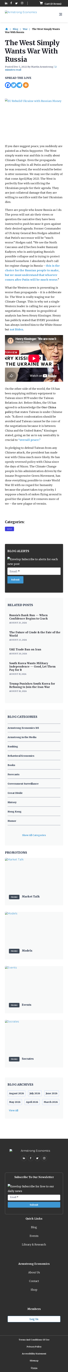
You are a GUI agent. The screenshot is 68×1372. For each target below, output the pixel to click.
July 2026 (35, 1093)
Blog (15, 29)
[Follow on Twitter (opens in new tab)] (16, 3)
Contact (34, 1281)
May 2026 (14, 1102)
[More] (25, 85)
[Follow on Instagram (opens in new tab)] (22, 3)
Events (34, 1236)
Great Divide (15, 793)
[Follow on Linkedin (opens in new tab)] (6, 3)
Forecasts (13, 774)
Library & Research (34, 1244)
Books (11, 765)
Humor (12, 820)
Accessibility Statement (34, 1353)
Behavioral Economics (21, 755)
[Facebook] (8, 85)
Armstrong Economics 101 (23, 727)
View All (13, 1110)
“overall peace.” (29, 440)
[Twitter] (14, 85)
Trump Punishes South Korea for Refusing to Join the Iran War (32, 685)
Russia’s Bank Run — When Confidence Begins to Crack (28, 617)
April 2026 (32, 1102)
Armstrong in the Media (22, 737)
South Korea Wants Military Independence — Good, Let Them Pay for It (32, 666)
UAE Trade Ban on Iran (25, 649)
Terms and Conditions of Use (34, 1339)
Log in (34, 1319)
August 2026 (16, 1093)
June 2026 (51, 1093)
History (12, 802)
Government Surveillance (23, 783)
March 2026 (51, 1102)
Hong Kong (14, 811)
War (25, 29)
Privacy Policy (34, 1346)
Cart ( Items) (52, 3)
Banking (13, 746)
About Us (34, 1272)
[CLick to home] (8, 29)
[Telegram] (19, 85)
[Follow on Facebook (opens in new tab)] (11, 3)
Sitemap (34, 1360)
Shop (34, 1289)
